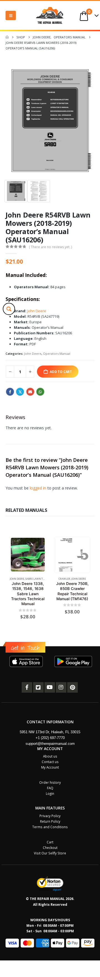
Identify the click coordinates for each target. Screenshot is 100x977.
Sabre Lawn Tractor (38, 579)
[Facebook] (27, 687)
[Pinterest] (72, 687)
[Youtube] (49, 687)
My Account (50, 767)
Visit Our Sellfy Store (50, 853)
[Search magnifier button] (9, 309)
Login (50, 793)
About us (50, 756)
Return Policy (50, 821)
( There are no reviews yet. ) (50, 247)
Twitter (20, 391)
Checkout (50, 847)
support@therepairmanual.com (50, 744)
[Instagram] (61, 687)
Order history (50, 782)
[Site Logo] (50, 15)
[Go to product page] (27, 554)
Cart (50, 842)
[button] (11, 15)
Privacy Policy (50, 816)
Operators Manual (56, 353)
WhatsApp (40, 391)
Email (30, 391)
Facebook (10, 391)
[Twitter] (38, 687)
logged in (38, 488)
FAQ (50, 788)
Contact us (50, 761)
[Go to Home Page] (7, 37)
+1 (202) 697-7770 (50, 738)
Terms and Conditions (50, 827)
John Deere (36, 310)
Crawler (64, 579)
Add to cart (61, 371)
